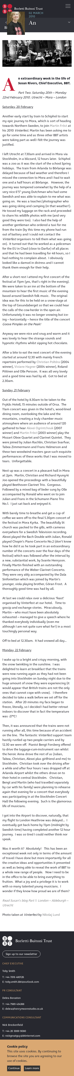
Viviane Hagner (25, 367)
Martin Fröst (58, 126)
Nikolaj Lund (51, 915)
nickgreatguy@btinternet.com (22, 1036)
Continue (14, 1068)
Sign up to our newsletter (21, 954)
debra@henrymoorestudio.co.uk (24, 1009)
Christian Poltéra (48, 362)
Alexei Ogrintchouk (40, 428)
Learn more (32, 1068)
